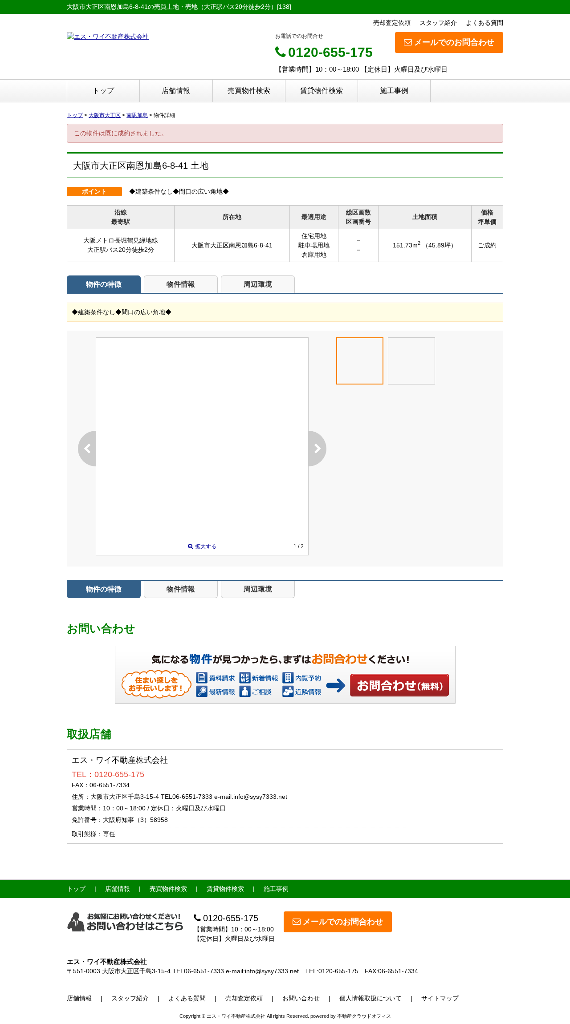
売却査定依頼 (392, 22)
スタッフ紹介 (438, 22)
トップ (103, 90)
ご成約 (487, 245)
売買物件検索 (249, 90)
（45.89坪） (439, 245)
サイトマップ (440, 998)
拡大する (205, 546)
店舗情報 (176, 90)
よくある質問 (484, 22)
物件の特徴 (104, 284)
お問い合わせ (400, 685)
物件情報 (181, 284)
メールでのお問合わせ (454, 42)
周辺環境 (258, 284)
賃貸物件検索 (321, 90)
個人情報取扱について (370, 998)
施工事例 (394, 90)
